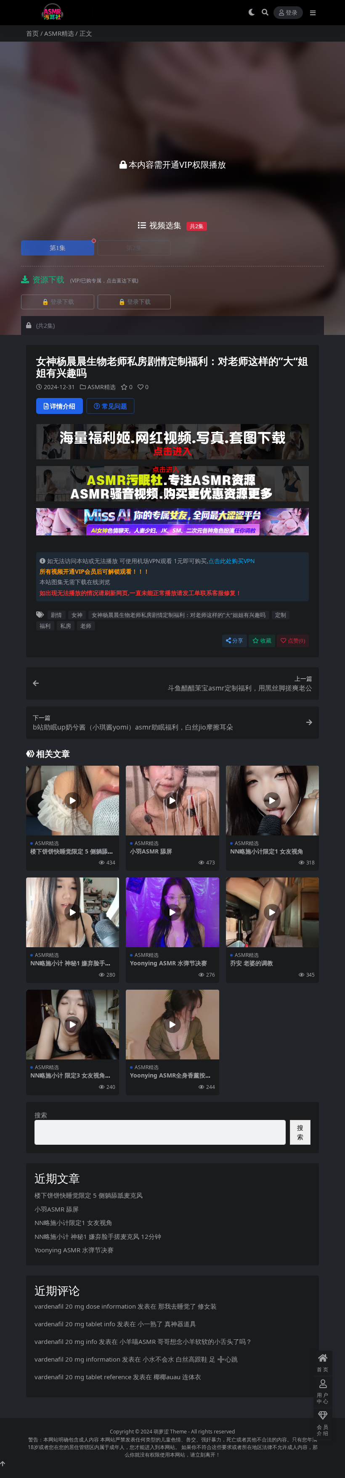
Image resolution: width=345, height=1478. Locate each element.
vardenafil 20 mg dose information (85, 1306)
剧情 (56, 615)
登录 (291, 13)
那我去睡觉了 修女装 (187, 1306)
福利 (45, 626)
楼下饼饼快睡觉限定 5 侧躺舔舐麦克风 (72, 854)
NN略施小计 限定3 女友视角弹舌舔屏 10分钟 (70, 1078)
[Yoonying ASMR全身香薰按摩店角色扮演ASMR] (172, 1024)
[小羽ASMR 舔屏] (172, 800)
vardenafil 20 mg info (65, 1341)
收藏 (265, 641)
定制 (280, 615)
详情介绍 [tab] (62, 406)
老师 (85, 626)
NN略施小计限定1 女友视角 (266, 851)
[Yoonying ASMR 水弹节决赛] (172, 912)
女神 (77, 615)
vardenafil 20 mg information (77, 1359)
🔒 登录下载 (58, 302)
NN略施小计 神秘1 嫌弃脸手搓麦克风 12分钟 (70, 966)
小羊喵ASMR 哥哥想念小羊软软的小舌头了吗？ (185, 1341)
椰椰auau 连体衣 (177, 1377)
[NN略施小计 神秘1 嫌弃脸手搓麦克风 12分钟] (72, 912)
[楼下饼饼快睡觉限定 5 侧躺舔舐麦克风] (72, 800)
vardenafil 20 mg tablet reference (82, 1377)
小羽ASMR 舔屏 (151, 851)
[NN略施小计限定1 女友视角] (272, 800)
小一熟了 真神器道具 (167, 1324)
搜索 (40, 1115)
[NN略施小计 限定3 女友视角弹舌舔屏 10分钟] (72, 1024)
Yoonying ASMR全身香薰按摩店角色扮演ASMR (170, 1078)
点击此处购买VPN (231, 561)
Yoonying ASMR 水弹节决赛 (168, 963)
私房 (65, 626)
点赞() (296, 641)
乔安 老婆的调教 (251, 963)
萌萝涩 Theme (170, 1431)
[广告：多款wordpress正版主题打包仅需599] (172, 444)
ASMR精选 (59, 33)
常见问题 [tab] (114, 406)
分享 (237, 641)
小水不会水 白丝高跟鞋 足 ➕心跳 (190, 1359)
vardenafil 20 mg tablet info (74, 1324)
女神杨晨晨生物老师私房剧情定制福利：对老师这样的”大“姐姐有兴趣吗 (178, 615)
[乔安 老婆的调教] (272, 912)
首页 (32, 33)
